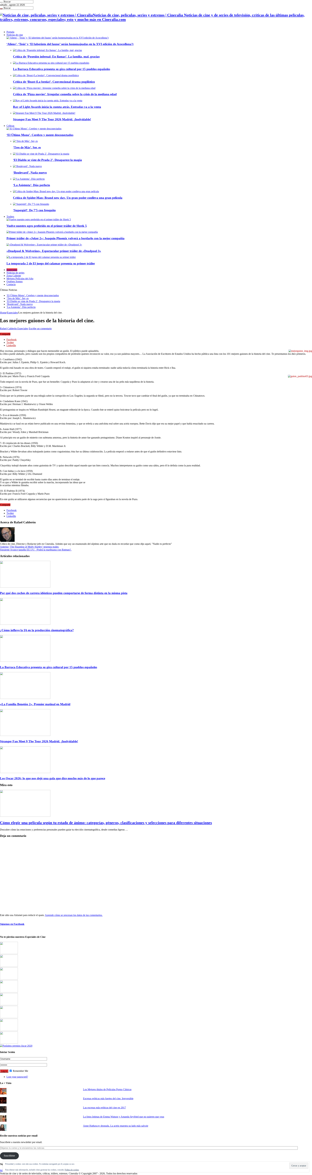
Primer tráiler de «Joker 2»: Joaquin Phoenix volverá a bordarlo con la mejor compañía (65, 238)
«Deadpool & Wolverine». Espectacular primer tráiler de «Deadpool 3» (53, 251)
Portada (10, 32)
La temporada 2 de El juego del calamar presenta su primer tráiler (50, 263)
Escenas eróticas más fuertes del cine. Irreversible (108, 1098)
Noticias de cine (14, 34)
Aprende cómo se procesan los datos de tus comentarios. (74, 915)
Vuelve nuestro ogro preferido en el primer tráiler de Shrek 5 (46, 226)
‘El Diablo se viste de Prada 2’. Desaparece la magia (47, 160)
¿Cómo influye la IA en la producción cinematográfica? (37, 630)
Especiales (11, 269)
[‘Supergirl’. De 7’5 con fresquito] (31, 204)
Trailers (10, 216)
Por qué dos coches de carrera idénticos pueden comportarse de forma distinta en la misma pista (63, 593)
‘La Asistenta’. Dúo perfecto (31, 185)
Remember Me (20, 1071)
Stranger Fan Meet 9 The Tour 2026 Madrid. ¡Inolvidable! (52, 119)
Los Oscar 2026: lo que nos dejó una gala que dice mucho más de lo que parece (52, 778)
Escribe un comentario (40, 328)
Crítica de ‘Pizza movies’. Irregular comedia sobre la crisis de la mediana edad (65, 94)
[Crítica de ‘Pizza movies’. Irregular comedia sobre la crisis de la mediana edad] (54, 88)
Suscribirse (9, 1155)
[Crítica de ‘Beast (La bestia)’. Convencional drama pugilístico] (46, 75)
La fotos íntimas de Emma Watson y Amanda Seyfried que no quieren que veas (123, 1116)
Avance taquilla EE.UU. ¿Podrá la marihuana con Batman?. (36, 549)
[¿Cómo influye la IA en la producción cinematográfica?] (9, 966)
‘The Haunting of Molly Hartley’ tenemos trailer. (29, 546)
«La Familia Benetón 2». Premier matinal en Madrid (35, 704)
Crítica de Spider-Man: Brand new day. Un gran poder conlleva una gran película (67, 197)
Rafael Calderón (8, 328)
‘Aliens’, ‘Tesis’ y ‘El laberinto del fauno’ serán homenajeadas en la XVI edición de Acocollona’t (69, 44)
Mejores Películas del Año (19, 278)
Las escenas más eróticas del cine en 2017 (104, 1107)
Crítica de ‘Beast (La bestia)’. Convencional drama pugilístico (54, 81)
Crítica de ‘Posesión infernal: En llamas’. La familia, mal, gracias (56, 56)
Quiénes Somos (14, 281)
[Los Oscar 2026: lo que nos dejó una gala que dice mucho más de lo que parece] (9, 1017)
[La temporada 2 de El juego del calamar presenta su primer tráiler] (41, 257)
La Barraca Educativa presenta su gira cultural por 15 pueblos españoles (61, 69)
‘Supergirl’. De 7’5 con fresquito (34, 210)
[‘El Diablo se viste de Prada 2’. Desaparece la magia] (41, 153)
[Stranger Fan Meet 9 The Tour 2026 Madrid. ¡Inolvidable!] (44, 113)
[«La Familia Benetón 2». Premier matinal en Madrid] (9, 991)
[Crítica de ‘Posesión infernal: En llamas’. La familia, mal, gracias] (47, 50)
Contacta (11, 284)
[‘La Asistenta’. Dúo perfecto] (29, 179)
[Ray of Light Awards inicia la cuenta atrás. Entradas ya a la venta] (47, 100)
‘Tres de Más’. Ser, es (27, 147)
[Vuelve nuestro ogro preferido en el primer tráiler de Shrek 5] (38, 219)
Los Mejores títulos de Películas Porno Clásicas (107, 1089)
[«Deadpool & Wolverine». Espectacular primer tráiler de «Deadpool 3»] (44, 244)
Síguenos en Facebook (12, 924)
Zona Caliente (13, 275)
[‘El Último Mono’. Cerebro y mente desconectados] (33, 128)
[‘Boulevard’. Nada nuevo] (27, 166)
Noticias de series (15, 272)
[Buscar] (1, 2)
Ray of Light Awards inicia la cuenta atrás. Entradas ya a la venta (57, 107)
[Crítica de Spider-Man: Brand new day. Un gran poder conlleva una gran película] (56, 191)
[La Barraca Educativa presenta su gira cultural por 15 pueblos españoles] (51, 63)
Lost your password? (17, 1076)
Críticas (10, 125)
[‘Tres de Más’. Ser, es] (25, 141)
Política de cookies (72, 1170)
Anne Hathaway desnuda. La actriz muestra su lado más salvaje (115, 1125)
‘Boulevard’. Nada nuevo (30, 172)
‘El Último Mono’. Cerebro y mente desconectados (39, 135)
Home (3, 312)
